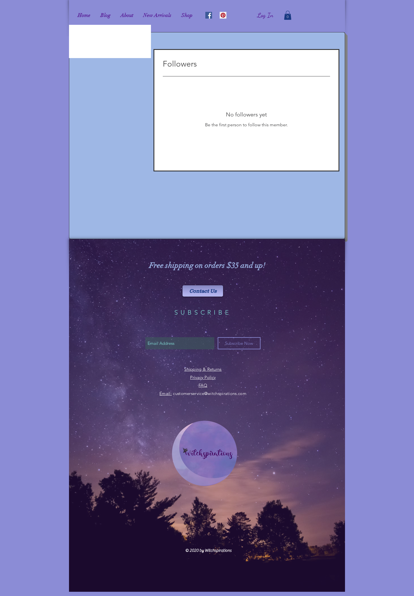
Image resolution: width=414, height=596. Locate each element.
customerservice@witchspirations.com (209, 393)
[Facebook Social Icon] (208, 15)
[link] (287, 15)
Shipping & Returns (202, 369)
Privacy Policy (203, 377)
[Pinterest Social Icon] (223, 15)
